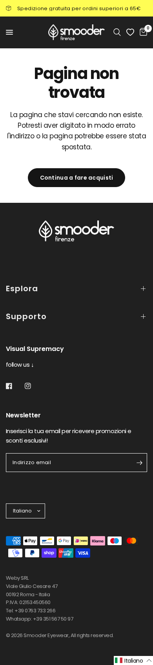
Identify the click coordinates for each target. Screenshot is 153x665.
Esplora (22, 288)
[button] (133, 660)
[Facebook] (14, 386)
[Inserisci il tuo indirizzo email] (139, 462)
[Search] (117, 32)
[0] (142, 32)
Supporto (26, 316)
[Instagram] (33, 386)
